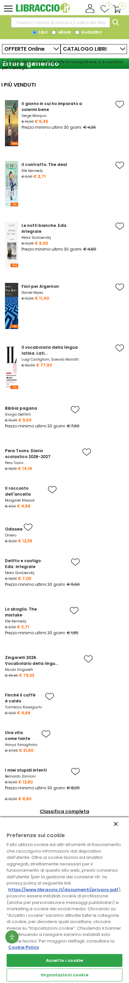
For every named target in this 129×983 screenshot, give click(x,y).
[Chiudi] (116, 824)
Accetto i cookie (64, 960)
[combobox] (60, 22)
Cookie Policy (23, 947)
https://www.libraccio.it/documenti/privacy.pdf (63, 890)
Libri (42, 32)
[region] (64, 899)
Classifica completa (64, 811)
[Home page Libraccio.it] (43, 11)
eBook (64, 32)
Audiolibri (91, 32)
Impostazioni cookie (64, 975)
